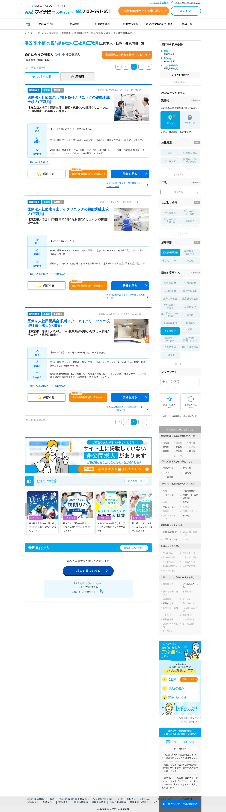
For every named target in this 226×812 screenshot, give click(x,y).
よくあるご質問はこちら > (190, 722)
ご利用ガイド (46, 24)
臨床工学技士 (99, 802)
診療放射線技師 (118, 802)
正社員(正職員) (170, 252)
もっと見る (178, 174)
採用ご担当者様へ (159, 2)
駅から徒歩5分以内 (190, 212)
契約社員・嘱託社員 (190, 252)
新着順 (79, 76)
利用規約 (131, 799)
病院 (170, 152)
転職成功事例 (102, 24)
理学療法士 (33, 802)
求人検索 (74, 24)
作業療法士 (48, 802)
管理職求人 (170, 212)
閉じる (178, 364)
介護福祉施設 (190, 152)
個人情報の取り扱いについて (108, 799)
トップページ (28, 24)
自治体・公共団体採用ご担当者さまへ (69, 799)
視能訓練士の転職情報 (59, 33)
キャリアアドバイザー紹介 (159, 24)
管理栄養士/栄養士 (139, 802)
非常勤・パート (170, 260)
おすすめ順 (44, 76)
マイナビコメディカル (35, 33)
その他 (190, 260)
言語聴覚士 (64, 802)
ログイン (185, 10)
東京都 (99, 33)
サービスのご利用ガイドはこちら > (187, 718)
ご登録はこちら (188, 679)
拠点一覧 (187, 24)
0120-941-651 (94, 11)
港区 (108, 33)
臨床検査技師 (81, 802)
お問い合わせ (147, 799)
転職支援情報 (131, 24)
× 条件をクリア (180, 82)
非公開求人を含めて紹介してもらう (126, 54)
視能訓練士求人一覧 (83, 33)
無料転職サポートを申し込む (143, 10)
